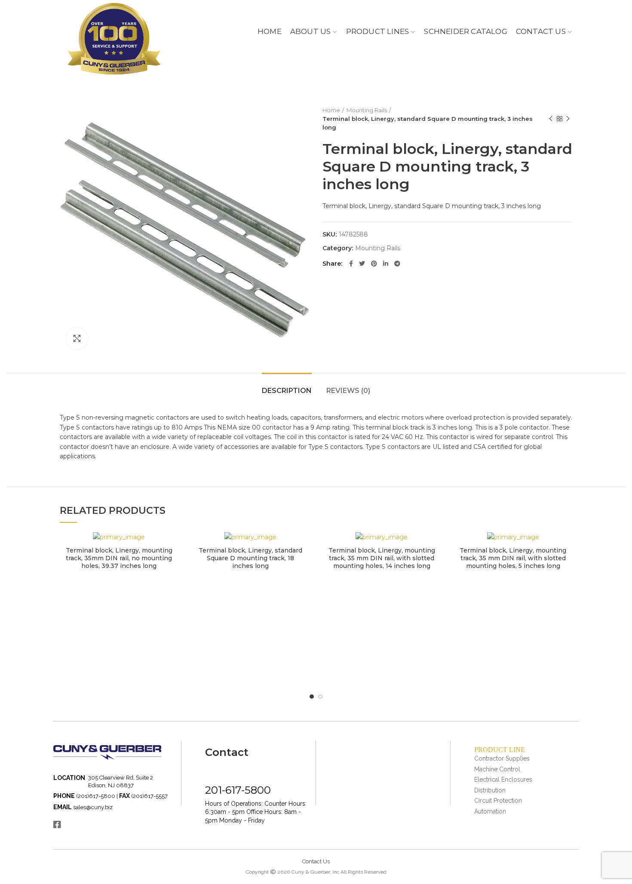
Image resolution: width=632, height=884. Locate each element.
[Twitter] (362, 263)
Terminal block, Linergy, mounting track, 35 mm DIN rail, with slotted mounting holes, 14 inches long (381, 558)
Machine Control (497, 769)
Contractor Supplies (502, 758)
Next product (568, 118)
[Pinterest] (374, 263)
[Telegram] (397, 263)
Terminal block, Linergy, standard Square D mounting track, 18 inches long (250, 558)
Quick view (172, 546)
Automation (490, 811)
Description (287, 391)
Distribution (490, 790)
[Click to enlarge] (77, 338)
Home (331, 110)
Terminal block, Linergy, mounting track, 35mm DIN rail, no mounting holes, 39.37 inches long (119, 558)
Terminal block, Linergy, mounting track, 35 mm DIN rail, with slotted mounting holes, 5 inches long (513, 558)
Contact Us (316, 861)
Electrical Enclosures (503, 779)
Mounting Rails (367, 110)
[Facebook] (351, 263)
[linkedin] (385, 263)
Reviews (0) (348, 391)
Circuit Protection (498, 800)
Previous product (550, 118)
